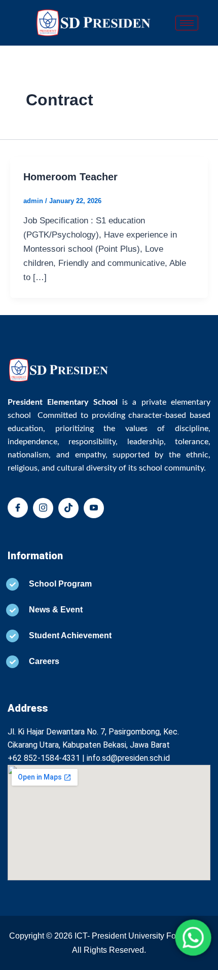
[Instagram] (43, 508)
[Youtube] (94, 508)
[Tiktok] (68, 508)
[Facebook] (18, 507)
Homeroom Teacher (70, 176)
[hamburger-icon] (186, 23)
